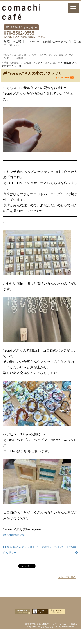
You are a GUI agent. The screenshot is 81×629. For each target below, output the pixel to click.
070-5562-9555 (19, 32)
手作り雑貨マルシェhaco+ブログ (22, 62)
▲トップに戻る (67, 577)
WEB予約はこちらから (20, 27)
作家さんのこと (51, 62)
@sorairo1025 (13, 535)
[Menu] (73, 8)
